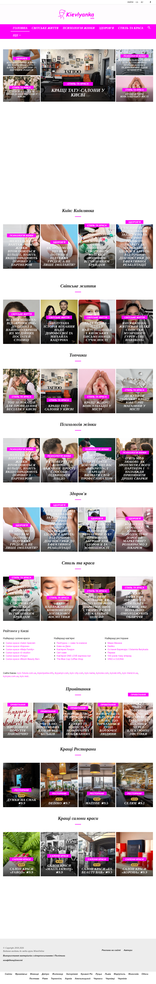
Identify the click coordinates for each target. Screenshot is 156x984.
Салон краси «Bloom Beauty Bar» (23, 659)
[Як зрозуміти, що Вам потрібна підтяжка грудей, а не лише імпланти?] (59, 246)
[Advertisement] (39, 130)
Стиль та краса (130, 28)
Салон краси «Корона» (18, 646)
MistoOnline (39, 951)
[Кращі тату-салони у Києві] (78, 75)
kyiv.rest (24, 676)
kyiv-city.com (76, 673)
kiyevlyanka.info (45, 673)
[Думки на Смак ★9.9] (21, 785)
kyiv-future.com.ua (26, 673)
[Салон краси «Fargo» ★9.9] (21, 854)
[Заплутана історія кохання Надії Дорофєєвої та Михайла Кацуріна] (59, 322)
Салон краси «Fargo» (17, 655)
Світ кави (61, 652)
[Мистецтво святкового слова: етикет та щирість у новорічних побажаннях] (78, 720)
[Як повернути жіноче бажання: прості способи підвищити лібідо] (59, 460)
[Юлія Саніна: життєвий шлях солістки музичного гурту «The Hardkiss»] (134, 322)
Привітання (17, 704)
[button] (149, 28)
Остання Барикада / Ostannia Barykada (128, 649)
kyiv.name (90, 673)
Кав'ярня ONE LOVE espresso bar (74, 655)
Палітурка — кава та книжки (72, 643)
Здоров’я (106, 28)
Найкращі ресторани (116, 638)
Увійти (130, 2)
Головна (20, 28)
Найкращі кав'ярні (64, 638)
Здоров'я (21, 58)
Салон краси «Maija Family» (20, 649)
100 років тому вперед (119, 655)
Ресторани (21, 790)
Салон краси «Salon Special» (20, 643)
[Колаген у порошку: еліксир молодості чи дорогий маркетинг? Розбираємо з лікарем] (134, 529)
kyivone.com (102, 673)
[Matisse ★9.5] (96, 785)
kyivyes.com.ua (11, 676)
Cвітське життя (45, 28)
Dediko (111, 646)
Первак (111, 652)
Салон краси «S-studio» (18, 652)
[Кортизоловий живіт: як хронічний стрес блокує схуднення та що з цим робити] (21, 62)
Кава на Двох (64, 646)
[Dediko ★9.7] (59, 785)
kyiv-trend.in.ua (130, 673)
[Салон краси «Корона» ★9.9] (134, 854)
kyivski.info (115, 673)
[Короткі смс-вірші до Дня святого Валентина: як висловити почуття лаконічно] (17, 720)
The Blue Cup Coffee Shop (70, 659)
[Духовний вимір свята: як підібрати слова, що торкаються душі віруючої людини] (108, 720)
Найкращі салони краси (16, 638)
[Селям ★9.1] (134, 785)
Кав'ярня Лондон (65, 649)
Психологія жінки (79, 28)
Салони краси (21, 859)
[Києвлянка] (78, 14)
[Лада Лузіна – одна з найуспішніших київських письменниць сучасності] (96, 322)
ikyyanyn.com (62, 673)
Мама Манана (115, 643)
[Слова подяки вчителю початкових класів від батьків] (48, 720)
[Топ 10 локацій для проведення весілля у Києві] (21, 391)
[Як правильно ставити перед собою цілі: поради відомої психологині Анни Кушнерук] (134, 62)
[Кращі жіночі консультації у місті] (96, 391)
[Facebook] (150, 2)
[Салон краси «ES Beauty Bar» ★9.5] (96, 854)
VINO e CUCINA (116, 659)
